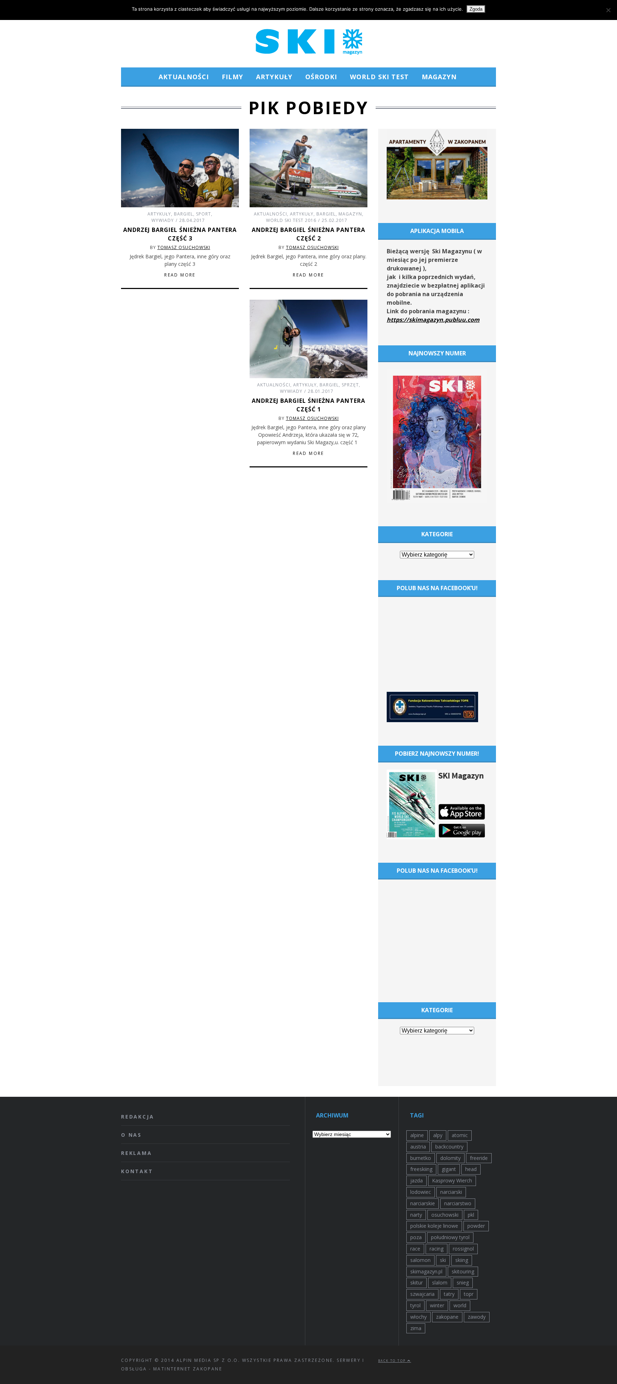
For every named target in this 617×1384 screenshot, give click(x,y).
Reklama (136, 1153)
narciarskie (422, 1203)
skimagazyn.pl (426, 1271)
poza (416, 1237)
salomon (420, 1260)
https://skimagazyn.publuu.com (433, 320)
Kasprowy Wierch (452, 1180)
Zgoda (476, 9)
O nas (131, 1134)
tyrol (415, 1305)
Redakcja (137, 1116)
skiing (461, 1260)
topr (468, 1294)
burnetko (420, 1158)
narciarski (451, 1191)
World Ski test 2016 (291, 220)
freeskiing (421, 1169)
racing (436, 1248)
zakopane (447, 1316)
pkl (471, 1214)
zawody (477, 1316)
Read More (180, 275)
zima (415, 1328)
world (459, 1305)
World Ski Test (379, 76)
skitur (416, 1282)
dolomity (450, 1158)
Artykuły (274, 76)
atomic (460, 1135)
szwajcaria (422, 1294)
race (415, 1248)
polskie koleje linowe (434, 1225)
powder (476, 1225)
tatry (449, 1294)
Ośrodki (321, 76)
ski (443, 1260)
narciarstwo (457, 1203)
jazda (416, 1180)
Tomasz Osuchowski (183, 247)
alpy (437, 1135)
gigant (449, 1169)
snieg (463, 1282)
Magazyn (439, 76)
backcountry (449, 1146)
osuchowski (444, 1214)
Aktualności (184, 76)
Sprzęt (350, 385)
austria (418, 1146)
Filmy (232, 76)
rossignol (463, 1248)
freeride (479, 1158)
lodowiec (420, 1191)
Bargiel (183, 214)
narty (416, 1214)
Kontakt (137, 1171)
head (471, 1169)
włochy (418, 1316)
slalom (439, 1282)
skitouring (463, 1271)
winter (437, 1305)
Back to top (392, 1361)
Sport (203, 214)
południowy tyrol (450, 1237)
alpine (417, 1135)
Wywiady (162, 220)
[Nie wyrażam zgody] (608, 10)
